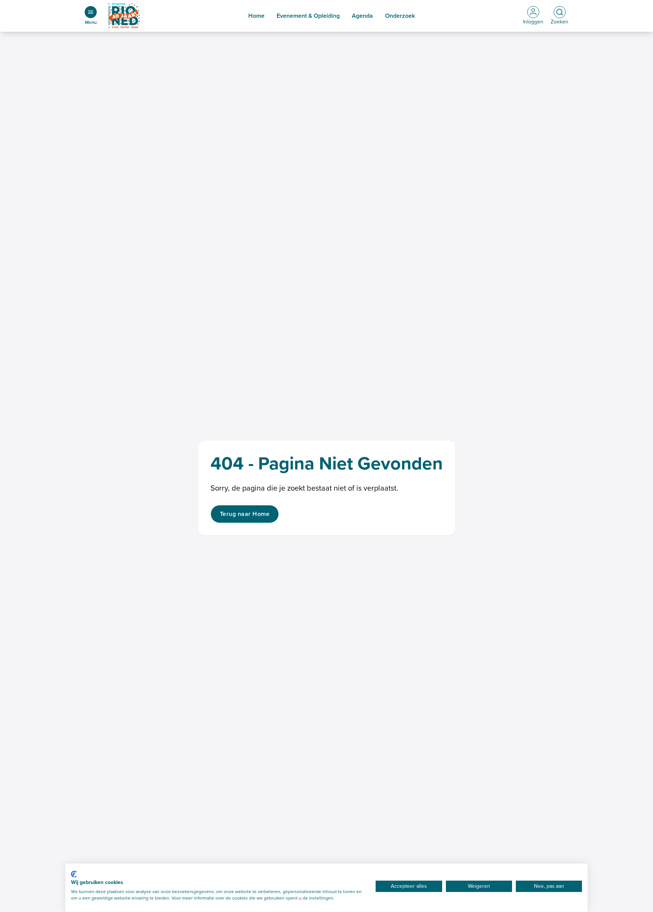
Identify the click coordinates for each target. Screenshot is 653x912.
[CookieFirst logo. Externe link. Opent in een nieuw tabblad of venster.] (74, 874)
